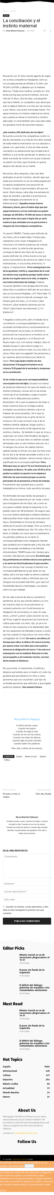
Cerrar (3, 1190)
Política (7, 760)
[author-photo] (27, 812)
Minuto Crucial (31, 756)
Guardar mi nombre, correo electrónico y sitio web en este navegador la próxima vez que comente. (25, 909)
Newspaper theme (19, 1159)
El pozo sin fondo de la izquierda (31, 971)
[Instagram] (24, 836)
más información (16, 1166)
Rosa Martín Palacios (15, 31)
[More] (32, 37)
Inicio (5, 11)
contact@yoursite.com (25, 1133)
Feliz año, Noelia (43, 794)
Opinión (43, 756)
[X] (12, 37)
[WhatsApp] (26, 37)
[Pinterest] (19, 37)
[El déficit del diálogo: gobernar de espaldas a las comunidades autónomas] (10, 989)
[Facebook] (6, 37)
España (13, 11)
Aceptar (29, 1166)
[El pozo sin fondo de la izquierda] (10, 974)
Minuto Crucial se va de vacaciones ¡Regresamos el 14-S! (34, 957)
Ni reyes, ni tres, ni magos (11, 795)
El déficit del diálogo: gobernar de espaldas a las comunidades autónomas (34, 988)
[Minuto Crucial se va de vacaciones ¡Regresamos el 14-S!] (10, 959)
